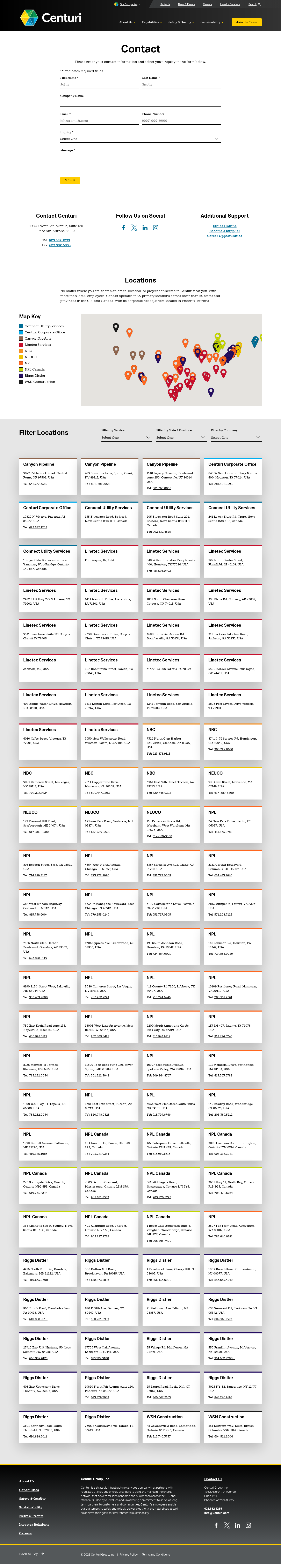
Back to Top (28, 1554)
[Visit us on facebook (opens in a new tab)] (124, 228)
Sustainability (30, 1507)
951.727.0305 (162, 875)
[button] (116, 350)
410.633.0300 (38, 1280)
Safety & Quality (32, 1498)
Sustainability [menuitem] (210, 22)
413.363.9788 (223, 832)
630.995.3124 (38, 1036)
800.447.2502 (100, 793)
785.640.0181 (223, 1236)
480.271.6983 (100, 1319)
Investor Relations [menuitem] (230, 4)
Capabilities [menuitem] (150, 22)
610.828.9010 (38, 1319)
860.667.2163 (162, 1397)
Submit (70, 180)
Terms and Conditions (156, 1554)
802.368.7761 (223, 1319)
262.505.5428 (100, 1036)
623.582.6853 (60, 245)
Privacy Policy (129, 1554)
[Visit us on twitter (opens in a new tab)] (134, 228)
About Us (26, 1481)
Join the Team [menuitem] (246, 22)
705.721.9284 (100, 1154)
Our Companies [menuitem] (128, 4)
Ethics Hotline (225, 226)
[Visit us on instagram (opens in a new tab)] (156, 228)
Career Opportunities (224, 236)
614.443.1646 (223, 875)
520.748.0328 (162, 793)
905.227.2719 (100, 1236)
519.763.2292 (38, 1193)
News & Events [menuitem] (186, 4)
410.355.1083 (38, 1154)
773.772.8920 (100, 875)
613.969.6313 (161, 1154)
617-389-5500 (224, 793)
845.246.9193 (223, 1397)
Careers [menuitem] (207, 4)
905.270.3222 (162, 1197)
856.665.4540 (223, 1280)
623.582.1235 (59, 240)
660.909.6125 (38, 1358)
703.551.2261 (223, 997)
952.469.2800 (38, 997)
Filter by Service (112, 430)
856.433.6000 (162, 1280)
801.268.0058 (100, 484)
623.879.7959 (100, 1397)
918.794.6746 (162, 997)
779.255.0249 (100, 914)
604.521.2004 (223, 1436)
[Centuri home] (50, 18)
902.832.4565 (162, 531)
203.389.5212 (223, 1114)
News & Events (31, 1516)
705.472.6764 (223, 1193)
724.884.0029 (162, 954)
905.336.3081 (223, 1154)
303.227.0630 (223, 749)
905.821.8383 (100, 1197)
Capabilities (29, 1490)
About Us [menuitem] (125, 22)
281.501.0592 (223, 484)
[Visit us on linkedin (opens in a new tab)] (145, 228)
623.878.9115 (161, 753)
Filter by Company (224, 430)
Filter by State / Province (174, 430)
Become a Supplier (224, 231)
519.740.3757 (162, 1436)
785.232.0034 (38, 1075)
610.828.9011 (38, 1436)
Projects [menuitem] (165, 4)
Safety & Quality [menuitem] (179, 22)
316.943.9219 (161, 1036)
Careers (25, 1533)
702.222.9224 (38, 793)
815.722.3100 (100, 1358)
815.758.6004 (38, 914)
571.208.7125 (223, 914)
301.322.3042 (100, 1075)
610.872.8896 (100, 1280)
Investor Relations (34, 1524)
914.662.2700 (224, 1358)
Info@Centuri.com (216, 1513)
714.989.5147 (38, 875)
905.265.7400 (162, 1241)
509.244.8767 (162, 1075)
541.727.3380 (38, 484)
